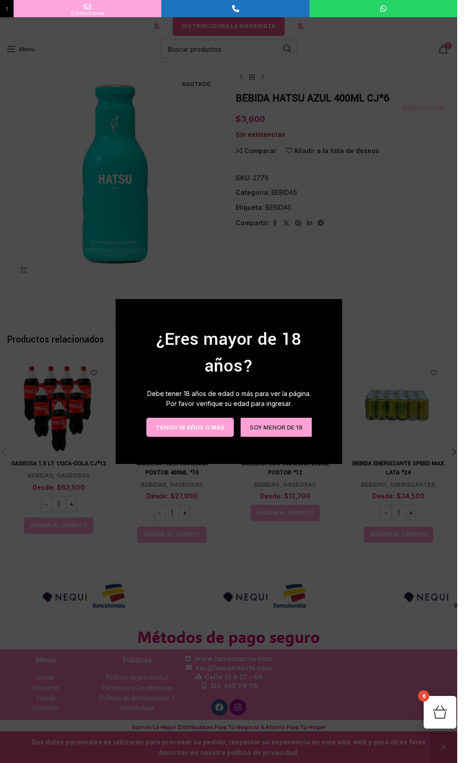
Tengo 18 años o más (189, 426)
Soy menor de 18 (275, 426)
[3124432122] (235, 8)
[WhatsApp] (383, 8)
